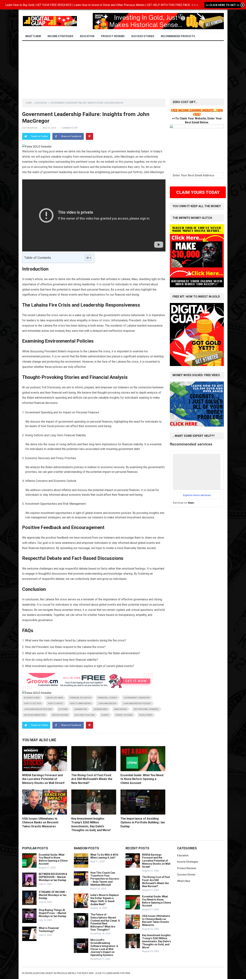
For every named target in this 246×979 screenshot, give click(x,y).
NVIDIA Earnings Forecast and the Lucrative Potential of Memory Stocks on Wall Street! (43, 779)
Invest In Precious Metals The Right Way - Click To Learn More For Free (88, 973)
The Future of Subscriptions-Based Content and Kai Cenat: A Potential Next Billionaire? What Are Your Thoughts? (105, 922)
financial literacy (107, 698)
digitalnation (29, 128)
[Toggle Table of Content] (86, 258)
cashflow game (54, 698)
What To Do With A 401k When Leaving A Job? (104, 856)
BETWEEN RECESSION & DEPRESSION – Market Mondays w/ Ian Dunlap (53, 877)
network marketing (34, 715)
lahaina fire (80, 709)
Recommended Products (178, 36)
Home (29, 103)
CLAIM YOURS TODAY (198, 192)
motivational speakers (146, 709)
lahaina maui (101, 709)
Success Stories (142, 36)
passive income (60, 715)
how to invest (55, 703)
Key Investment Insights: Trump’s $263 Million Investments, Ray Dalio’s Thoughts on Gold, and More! (156, 941)
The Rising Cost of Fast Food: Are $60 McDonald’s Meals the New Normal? (91, 779)
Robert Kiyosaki (124, 715)
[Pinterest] (89, 136)
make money (120, 709)
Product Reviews (113, 36)
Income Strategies (60, 36)
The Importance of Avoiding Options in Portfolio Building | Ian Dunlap (142, 822)
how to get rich (32, 703)
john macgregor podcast (137, 703)
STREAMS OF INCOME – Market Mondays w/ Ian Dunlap (53, 895)
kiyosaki (63, 709)
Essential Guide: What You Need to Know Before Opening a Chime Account (141, 779)
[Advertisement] (123, 68)
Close (242, 5)
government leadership (137, 698)
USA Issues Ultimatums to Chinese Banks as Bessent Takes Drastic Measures (40, 822)
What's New (183, 881)
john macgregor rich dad (38, 709)
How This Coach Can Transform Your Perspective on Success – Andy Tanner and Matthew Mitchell (104, 878)
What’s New (33, 36)
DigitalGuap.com (34, 973)
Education (87, 36)
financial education (80, 698)
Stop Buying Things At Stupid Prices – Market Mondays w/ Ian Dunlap (52, 913)
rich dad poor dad (85, 715)
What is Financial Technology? (49, 930)
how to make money (80, 703)
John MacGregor (107, 703)
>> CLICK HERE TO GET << (222, 5)
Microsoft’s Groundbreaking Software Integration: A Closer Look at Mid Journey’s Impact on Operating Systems (104, 947)
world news (145, 715)
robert (105, 715)
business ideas (32, 698)
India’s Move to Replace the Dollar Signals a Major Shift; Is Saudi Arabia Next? (104, 900)
